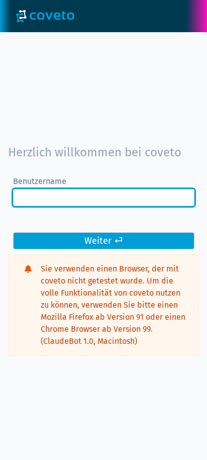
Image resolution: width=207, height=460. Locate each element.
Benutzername (39, 181)
